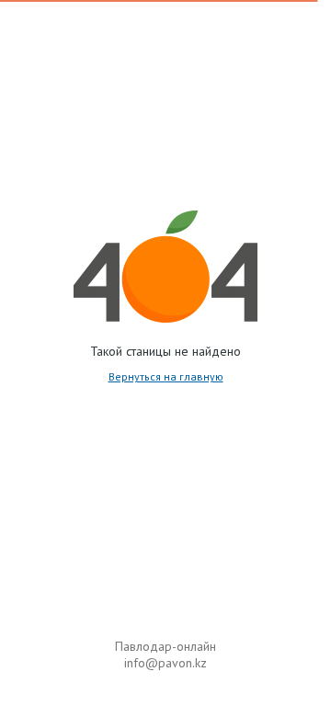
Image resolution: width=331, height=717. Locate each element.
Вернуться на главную (165, 376)
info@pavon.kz (165, 662)
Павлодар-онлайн (165, 646)
